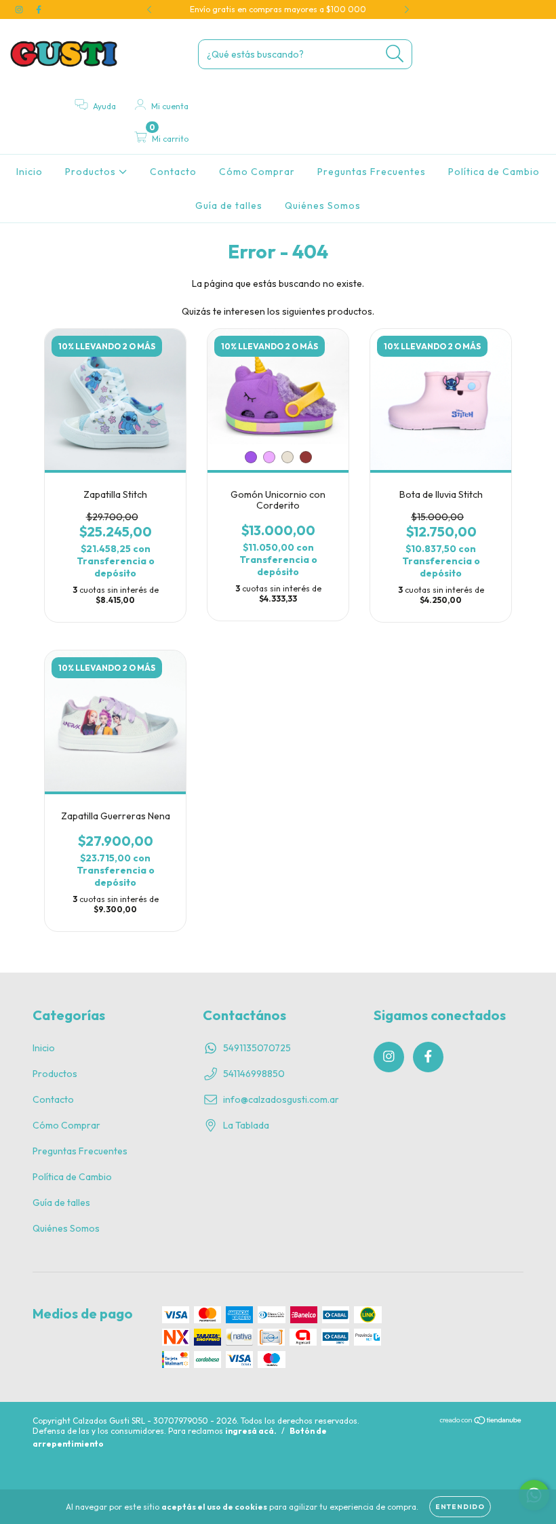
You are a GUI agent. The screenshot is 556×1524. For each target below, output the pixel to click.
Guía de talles (228, 205)
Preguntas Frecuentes (371, 171)
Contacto (173, 171)
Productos (92, 171)
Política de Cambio (494, 171)
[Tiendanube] (481, 1422)
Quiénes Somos (323, 205)
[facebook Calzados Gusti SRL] (38, 9)
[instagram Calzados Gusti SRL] (20, 9)
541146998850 (254, 1074)
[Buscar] (395, 54)
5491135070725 (257, 1048)
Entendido (460, 1506)
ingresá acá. (251, 1431)
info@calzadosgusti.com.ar (281, 1099)
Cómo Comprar (257, 171)
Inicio (29, 171)
